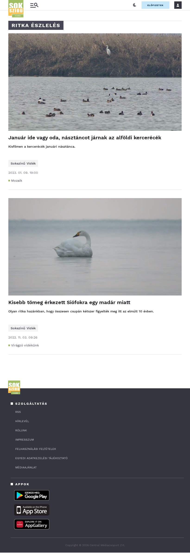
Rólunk (21, 430)
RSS (18, 412)
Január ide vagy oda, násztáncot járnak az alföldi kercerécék (84, 137)
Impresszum (24, 439)
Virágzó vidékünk (25, 345)
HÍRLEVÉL (22, 421)
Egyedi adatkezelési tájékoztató (41, 458)
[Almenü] (34, 5)
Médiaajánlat (26, 467)
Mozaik (16, 180)
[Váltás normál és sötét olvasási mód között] (134, 5)
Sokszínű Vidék (23, 163)
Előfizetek (155, 5)
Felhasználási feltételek (35, 449)
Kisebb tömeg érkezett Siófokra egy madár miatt (69, 302)
